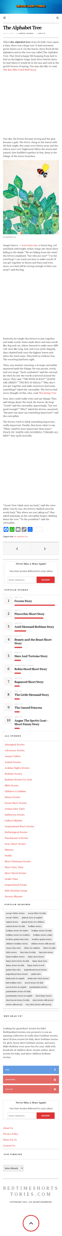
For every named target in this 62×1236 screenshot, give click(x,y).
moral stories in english (16, 987)
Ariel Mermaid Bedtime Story (34, 627)
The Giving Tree (47, 393)
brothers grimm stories (42, 939)
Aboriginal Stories (14, 744)
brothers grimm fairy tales (17, 939)
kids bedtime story (14, 982)
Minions (9, 849)
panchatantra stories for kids (18, 991)
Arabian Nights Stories (17, 768)
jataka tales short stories (38, 978)
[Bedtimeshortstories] (31, 6)
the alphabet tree (21, 536)
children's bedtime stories (17, 943)
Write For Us (10, 1139)
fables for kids (49, 948)
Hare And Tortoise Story (31, 656)
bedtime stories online (42, 935)
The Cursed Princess (28, 707)
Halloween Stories (15, 814)
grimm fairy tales (13, 969)
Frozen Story (23, 601)
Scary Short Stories (15, 843)
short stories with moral (43, 1000)
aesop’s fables (12, 917)
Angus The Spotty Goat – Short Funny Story (31, 722)
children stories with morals (43, 943)
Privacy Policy (10, 1133)
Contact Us (9, 1145)
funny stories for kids (15, 965)
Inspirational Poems (16, 884)
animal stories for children (32, 922)
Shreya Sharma (26, 33)
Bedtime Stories (13, 773)
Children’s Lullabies (15, 791)
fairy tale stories (46, 952)
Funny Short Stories (16, 803)
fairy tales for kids (28, 952)
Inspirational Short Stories (19, 826)
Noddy (8, 855)
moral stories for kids (34, 982)
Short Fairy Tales (14, 867)
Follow (9, 1089)
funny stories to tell (35, 965)
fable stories (11, 952)
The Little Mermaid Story (31, 695)
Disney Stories (12, 797)
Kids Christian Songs (16, 890)
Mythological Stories (16, 832)
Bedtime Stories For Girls (18, 779)
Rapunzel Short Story (28, 682)
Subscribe (10, 1080)
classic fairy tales (13, 948)
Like (7, 1070)
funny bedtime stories (15, 956)
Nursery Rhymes (13, 896)
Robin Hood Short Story (30, 669)
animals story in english (32, 917)
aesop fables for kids (37, 913)
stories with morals (14, 1004)
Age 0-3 (18, 610)
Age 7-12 (18, 597)
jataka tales (36, 974)
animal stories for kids (15, 926)
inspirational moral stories (35, 969)
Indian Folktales (13, 820)
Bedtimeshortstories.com (31, 1191)
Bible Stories (11, 785)
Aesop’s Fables (12, 756)
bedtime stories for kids (42, 930)
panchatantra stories (38, 987)
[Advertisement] (31, 105)
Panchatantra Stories (16, 838)
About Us (8, 1128)
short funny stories (44, 995)
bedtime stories (35, 926)
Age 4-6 (41, 33)
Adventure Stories (24, 665)
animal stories (12, 922)
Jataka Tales (11, 879)
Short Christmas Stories (18, 861)
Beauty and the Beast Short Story (32, 641)
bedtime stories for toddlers (18, 935)
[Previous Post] (17, 549)
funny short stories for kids (17, 961)
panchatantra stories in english (19, 995)
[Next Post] (45, 549)
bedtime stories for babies (17, 930)
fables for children (32, 948)
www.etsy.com (29, 245)
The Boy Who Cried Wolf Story (19, 69)
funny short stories (36, 956)
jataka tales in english (15, 978)
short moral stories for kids (17, 1000)
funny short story (39, 961)
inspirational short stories (17, 974)
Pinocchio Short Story (29, 614)
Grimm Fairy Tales (15, 808)
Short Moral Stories (15, 873)
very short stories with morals (38, 1004)
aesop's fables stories (15, 913)
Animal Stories (13, 762)
